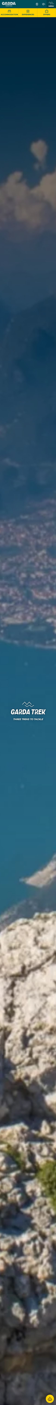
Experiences (28, 14)
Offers (46, 14)
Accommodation (9, 14)
